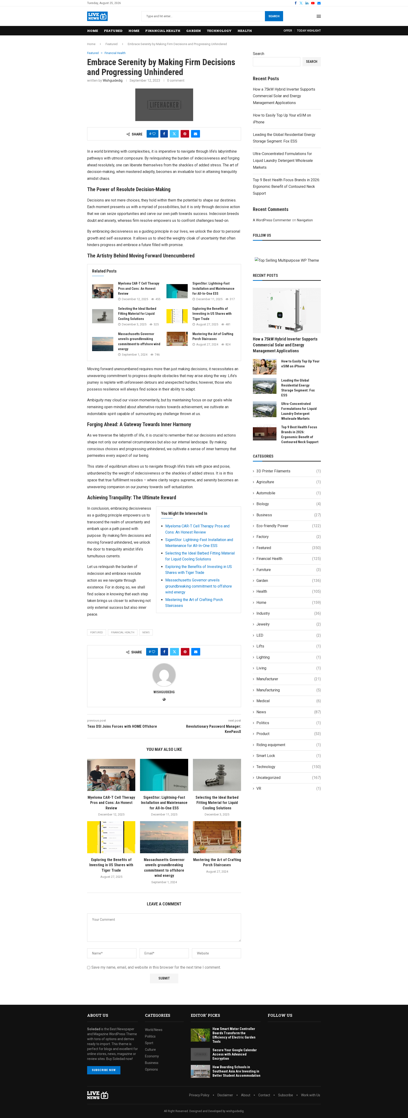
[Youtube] (313, 3)
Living (288, 668)
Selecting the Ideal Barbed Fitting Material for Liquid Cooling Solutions (137, 314)
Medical (288, 701)
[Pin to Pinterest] (185, 134)
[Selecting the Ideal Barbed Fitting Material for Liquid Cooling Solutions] (102, 316)
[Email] (319, 3)
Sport (149, 1043)
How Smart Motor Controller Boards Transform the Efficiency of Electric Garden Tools (233, 1035)
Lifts (288, 646)
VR (288, 788)
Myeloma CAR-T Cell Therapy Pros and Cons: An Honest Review (138, 288)
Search (274, 16)
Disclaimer (225, 1095)
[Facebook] (295, 3)
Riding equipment (288, 745)
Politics (288, 723)
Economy (152, 1056)
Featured (113, 31)
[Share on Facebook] (164, 134)
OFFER (288, 30)
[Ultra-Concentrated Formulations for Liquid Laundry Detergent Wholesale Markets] (264, 409)
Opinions (151, 1069)
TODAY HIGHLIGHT (309, 30)
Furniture (288, 569)
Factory (288, 536)
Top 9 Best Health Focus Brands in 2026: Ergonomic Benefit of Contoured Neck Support (286, 187)
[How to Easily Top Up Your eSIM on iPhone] (264, 367)
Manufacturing (288, 690)
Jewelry (288, 624)
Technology (219, 31)
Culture (150, 1049)
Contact (264, 1095)
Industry (288, 613)
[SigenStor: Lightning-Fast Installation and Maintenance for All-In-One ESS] (177, 291)
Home (92, 31)
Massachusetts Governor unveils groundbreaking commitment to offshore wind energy (198, 586)
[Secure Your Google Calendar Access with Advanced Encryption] (200, 1054)
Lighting (288, 657)
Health (245, 31)
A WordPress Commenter (272, 220)
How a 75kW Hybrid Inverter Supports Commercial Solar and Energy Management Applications (284, 96)
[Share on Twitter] (174, 134)
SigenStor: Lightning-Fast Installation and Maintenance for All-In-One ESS (213, 288)
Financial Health (162, 31)
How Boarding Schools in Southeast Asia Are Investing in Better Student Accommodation (236, 1071)
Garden (193, 31)
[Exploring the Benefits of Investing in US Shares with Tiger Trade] (177, 316)
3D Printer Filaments (288, 471)
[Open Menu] (319, 16)
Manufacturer (288, 679)
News (288, 712)
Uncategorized (288, 777)
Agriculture (288, 482)
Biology (288, 504)
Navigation (305, 220)
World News (153, 1029)
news (146, 632)
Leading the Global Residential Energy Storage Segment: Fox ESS (298, 387)
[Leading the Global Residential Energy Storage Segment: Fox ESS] (264, 386)
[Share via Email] (195, 134)
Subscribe (285, 1095)
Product (288, 733)
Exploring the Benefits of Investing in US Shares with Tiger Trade (212, 314)
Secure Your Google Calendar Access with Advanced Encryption (234, 1054)
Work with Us (310, 1095)
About (245, 1095)
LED (288, 635)
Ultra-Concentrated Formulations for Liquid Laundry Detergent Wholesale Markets (283, 160)
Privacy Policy (199, 1095)
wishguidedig (113, 80)
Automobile (288, 493)
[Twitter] (301, 3)
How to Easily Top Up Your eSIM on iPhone (300, 363)
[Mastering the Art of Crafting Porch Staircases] (177, 339)
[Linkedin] (307, 3)
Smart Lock (288, 755)
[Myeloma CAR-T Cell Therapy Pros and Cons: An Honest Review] (102, 291)
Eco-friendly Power (288, 526)
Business (288, 515)
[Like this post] (154, 134)
